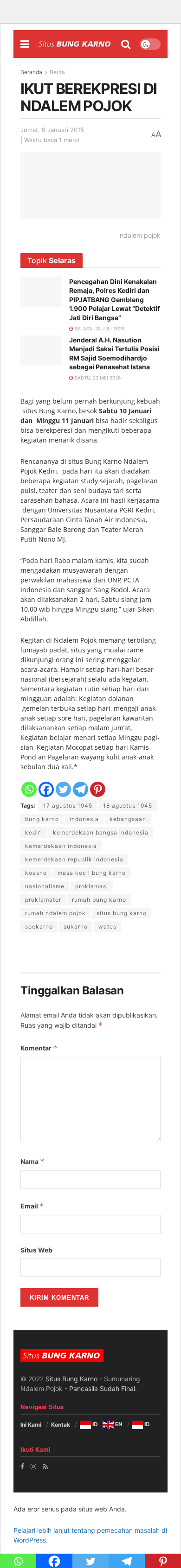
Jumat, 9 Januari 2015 (52, 129)
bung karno (42, 819)
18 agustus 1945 (127, 805)
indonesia (84, 819)
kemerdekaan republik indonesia (74, 859)
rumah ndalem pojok (55, 913)
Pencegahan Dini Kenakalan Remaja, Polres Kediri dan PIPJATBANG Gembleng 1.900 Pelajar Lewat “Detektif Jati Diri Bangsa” (114, 300)
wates (107, 926)
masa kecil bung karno (92, 872)
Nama (32, 1161)
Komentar (39, 1047)
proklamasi (91, 886)
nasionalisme (45, 886)
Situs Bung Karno (71, 1379)
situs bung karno (122, 913)
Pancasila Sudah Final (102, 1388)
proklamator (43, 899)
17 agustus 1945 (67, 805)
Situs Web (36, 1250)
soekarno (39, 926)
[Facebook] (46, 789)
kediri (33, 832)
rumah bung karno (99, 899)
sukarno (76, 926)
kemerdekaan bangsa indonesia (101, 832)
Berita (57, 72)
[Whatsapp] (29, 789)
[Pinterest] (97, 789)
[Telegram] (80, 789)
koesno (36, 872)
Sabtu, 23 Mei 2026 (97, 377)
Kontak (60, 1424)
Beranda (31, 72)
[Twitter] (63, 789)
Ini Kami (30, 1424)
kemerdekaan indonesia (61, 845)
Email (32, 1205)
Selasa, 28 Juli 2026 (98, 328)
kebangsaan (128, 819)
